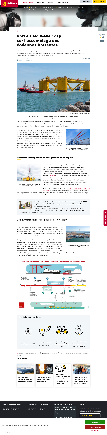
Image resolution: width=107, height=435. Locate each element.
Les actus (80, 7)
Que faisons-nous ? (49, 7)
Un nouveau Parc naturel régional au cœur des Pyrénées (25, 379)
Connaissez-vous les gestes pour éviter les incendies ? (44, 379)
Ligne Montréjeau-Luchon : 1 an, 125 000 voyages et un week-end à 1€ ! (81, 380)
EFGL (58, 176)
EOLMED (52, 176)
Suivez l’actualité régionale (66, 7)
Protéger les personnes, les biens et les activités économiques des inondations (63, 379)
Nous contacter (87, 415)
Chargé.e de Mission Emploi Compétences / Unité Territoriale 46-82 (65, 409)
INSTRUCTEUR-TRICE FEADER (63, 417)
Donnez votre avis (105, 218)
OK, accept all (95, 422)
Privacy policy (6, 432)
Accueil (25, 7)
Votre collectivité (36, 7)
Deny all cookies (96, 427)
